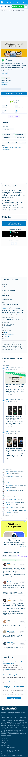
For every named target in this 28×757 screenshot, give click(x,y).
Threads (3, 732)
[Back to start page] (2, 2)
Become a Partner (5, 745)
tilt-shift (11, 147)
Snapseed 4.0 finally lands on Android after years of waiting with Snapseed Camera (15, 386)
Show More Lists (14, 698)
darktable (6, 336)
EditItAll (7, 473)
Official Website (14, 223)
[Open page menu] (26, 2)
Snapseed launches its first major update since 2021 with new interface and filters (15, 450)
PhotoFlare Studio (9, 482)
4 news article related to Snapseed (10, 304)
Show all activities (9, 515)
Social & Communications (17, 319)
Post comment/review (23, 555)
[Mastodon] (7, 751)
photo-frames (18, 147)
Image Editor (4, 82)
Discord (19, 729)
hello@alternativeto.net (7, 729)
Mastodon (15, 730)
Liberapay (3, 735)
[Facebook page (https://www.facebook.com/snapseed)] (12, 243)
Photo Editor (4, 84)
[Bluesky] (10, 751)
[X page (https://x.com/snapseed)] (16, 243)
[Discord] (1, 751)
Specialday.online (9, 478)
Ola (11, 717)
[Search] (23, 2)
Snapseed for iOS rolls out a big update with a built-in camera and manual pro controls (14, 418)
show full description (14, 212)
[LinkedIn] (18, 751)
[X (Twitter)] (4, 751)
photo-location (6, 149)
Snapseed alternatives (13, 93)
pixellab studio (10, 496)
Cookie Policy (4, 742)
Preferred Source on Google (8, 747)
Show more (14, 314)
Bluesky (21, 730)
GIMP (5, 332)
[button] (4, 73)
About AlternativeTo (6, 744)
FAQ (2, 737)
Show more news (9, 464)
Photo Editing (5, 147)
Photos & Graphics (6, 319)
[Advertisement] (14, 26)
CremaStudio (8, 504)
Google (5, 286)
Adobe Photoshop (9, 334)
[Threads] (13, 751)
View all (4, 338)
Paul (8, 599)
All (4, 555)
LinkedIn (15, 732)
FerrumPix (8, 492)
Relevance (12, 555)
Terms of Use (4, 738)
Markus (16, 717)
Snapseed (8, 369)
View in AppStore (6, 328)
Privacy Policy (4, 740)
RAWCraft (9, 487)
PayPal (9, 735)
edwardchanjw (5, 348)
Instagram (8, 732)
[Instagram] (15, 751)
